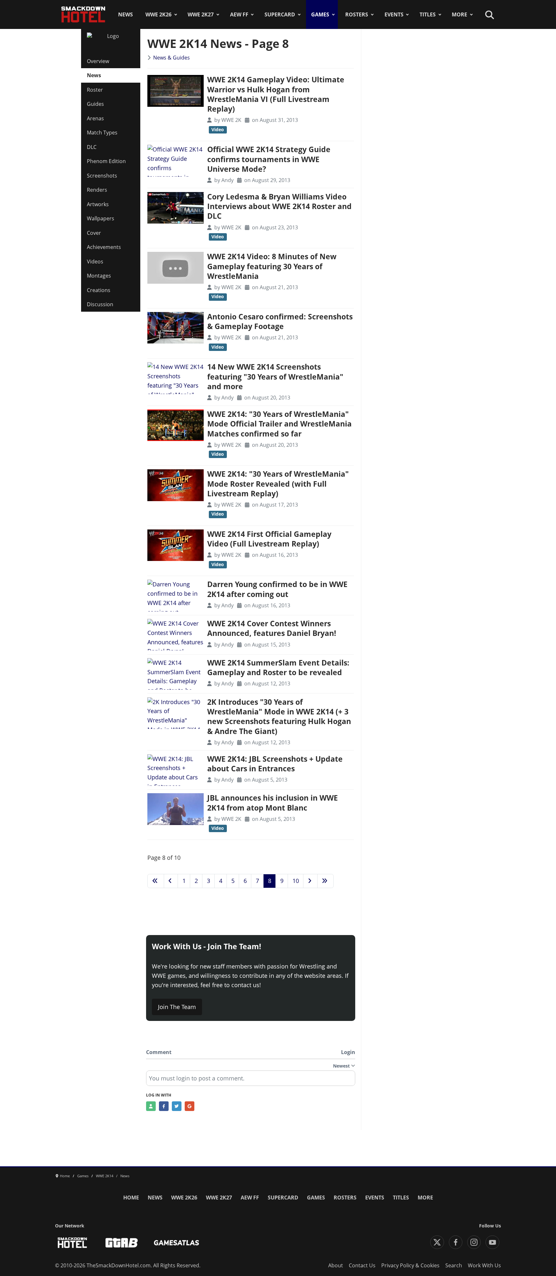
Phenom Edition (106, 161)
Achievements (104, 247)
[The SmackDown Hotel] (83, 14)
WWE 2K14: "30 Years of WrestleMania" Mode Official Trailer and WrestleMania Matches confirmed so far (279, 424)
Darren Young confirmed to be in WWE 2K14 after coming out (277, 589)
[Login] (151, 1106)
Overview (98, 61)
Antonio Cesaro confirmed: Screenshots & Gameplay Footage (280, 321)
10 (295, 881)
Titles (428, 14)
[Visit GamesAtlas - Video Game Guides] (176, 1242)
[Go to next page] (310, 881)
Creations (98, 290)
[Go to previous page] (171, 881)
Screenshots (102, 175)
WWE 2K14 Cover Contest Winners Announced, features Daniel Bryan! (271, 628)
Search (453, 1265)
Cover (94, 232)
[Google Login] (189, 1106)
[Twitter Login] (176, 1106)
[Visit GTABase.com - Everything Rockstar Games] (121, 1242)
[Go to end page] (325, 881)
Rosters (356, 14)
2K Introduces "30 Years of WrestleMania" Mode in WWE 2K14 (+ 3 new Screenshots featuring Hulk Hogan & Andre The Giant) (279, 716)
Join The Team (177, 1007)
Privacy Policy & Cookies (410, 1265)
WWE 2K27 (201, 14)
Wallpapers (100, 218)
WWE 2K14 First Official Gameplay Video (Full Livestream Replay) (269, 539)
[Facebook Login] (164, 1106)
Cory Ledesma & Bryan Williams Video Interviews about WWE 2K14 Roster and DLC (279, 206)
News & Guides (171, 57)
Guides (95, 103)
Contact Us (362, 1265)
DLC (92, 147)
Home (131, 1197)
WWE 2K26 (158, 14)
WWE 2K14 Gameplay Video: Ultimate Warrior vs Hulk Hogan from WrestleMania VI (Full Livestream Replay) (275, 94)
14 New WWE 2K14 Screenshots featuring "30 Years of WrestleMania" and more (275, 376)
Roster (95, 89)
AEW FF (239, 14)
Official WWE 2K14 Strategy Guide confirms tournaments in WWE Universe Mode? (268, 159)
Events (394, 14)
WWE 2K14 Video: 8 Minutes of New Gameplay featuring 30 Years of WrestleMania (272, 266)
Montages (99, 275)
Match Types (102, 132)
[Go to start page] (155, 881)
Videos (95, 261)
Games (320, 14)
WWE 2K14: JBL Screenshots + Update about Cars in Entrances (275, 764)
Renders (97, 189)
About (335, 1265)
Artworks (98, 204)
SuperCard (279, 14)
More (459, 14)
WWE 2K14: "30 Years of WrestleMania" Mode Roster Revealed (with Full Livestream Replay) (278, 484)
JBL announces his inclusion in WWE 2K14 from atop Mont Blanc (272, 802)
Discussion (100, 304)
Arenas (95, 118)
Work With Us (484, 1265)
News (125, 14)
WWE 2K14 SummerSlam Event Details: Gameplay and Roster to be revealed (278, 667)
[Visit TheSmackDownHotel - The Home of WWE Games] (72, 1242)
